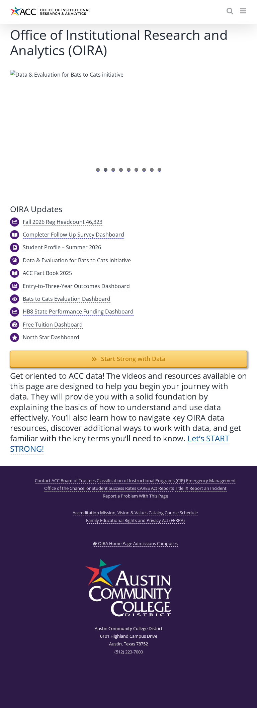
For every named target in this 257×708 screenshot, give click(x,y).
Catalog (156, 513)
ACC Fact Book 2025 (47, 273)
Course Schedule (181, 513)
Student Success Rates (114, 488)
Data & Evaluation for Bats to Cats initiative (77, 260)
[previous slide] (15, 117)
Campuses (167, 543)
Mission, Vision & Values (124, 513)
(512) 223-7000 (128, 652)
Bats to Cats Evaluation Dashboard (66, 298)
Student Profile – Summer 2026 (62, 247)
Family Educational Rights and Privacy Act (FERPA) (135, 520)
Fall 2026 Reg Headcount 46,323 (62, 222)
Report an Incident (208, 488)
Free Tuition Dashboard (53, 324)
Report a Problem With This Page (135, 496)
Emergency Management (211, 480)
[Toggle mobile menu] (243, 10)
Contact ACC (47, 480)
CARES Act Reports (155, 488)
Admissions (144, 543)
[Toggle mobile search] (230, 10)
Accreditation (86, 513)
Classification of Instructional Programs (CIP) (141, 480)
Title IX (181, 488)
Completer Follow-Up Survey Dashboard (73, 234)
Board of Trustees (78, 480)
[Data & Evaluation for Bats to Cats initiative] (128, 124)
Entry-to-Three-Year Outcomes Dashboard (76, 286)
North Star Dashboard (51, 337)
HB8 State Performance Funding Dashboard (78, 311)
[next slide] (242, 117)
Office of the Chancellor (67, 488)
